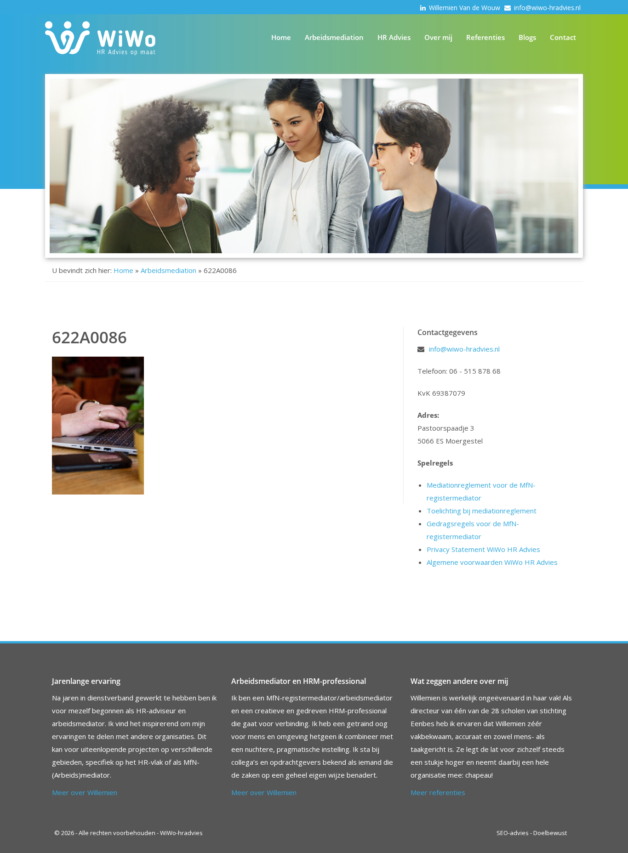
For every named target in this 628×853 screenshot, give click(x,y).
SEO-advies (513, 833)
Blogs (527, 37)
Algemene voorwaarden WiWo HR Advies (492, 562)
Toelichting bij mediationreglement (482, 510)
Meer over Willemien (84, 792)
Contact (563, 37)
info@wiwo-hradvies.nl (547, 7)
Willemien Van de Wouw (465, 7)
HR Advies (394, 37)
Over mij (438, 37)
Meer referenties (438, 792)
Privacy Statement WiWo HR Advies (483, 549)
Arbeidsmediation (334, 37)
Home (281, 37)
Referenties (485, 37)
